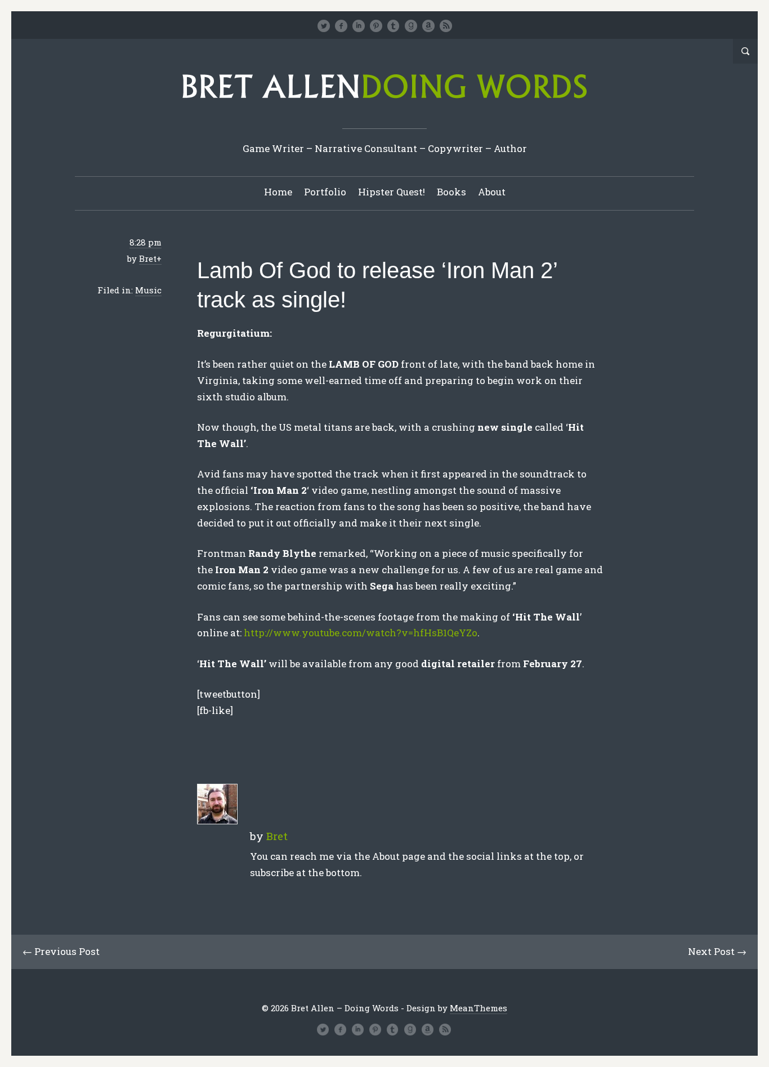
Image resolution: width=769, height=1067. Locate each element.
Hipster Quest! (391, 191)
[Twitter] (324, 26)
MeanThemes (478, 1008)
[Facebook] (341, 26)
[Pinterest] (376, 26)
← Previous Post (61, 951)
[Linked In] (358, 26)
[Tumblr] (393, 26)
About (492, 191)
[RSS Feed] (446, 26)
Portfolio (325, 191)
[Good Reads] (411, 26)
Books (451, 191)
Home (278, 191)
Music (148, 290)
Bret (148, 258)
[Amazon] (428, 26)
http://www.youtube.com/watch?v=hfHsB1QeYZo (360, 632)
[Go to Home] (384, 102)
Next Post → (717, 951)
